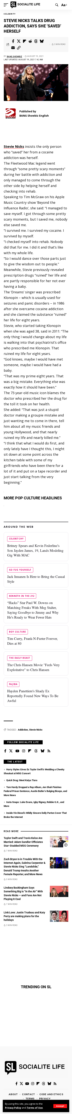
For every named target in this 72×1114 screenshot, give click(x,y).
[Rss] (49, 751)
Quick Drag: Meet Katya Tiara (21, 780)
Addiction (23, 729)
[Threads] (36, 751)
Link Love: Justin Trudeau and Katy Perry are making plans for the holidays (24, 916)
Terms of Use (35, 1107)
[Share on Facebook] (13, 41)
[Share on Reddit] (30, 41)
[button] (60, 1106)
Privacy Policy (13, 1107)
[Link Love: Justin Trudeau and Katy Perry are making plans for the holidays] (59, 916)
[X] (11, 751)
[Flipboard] (30, 751)
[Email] (13, 48)
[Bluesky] (42, 751)
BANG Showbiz (14, 56)
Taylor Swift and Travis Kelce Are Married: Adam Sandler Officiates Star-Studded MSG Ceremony (23, 842)
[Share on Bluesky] (41, 41)
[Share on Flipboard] (24, 41)
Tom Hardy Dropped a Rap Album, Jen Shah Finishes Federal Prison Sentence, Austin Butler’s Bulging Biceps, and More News (35, 791)
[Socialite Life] (26, 5)
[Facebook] (5, 751)
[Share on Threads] (36, 41)
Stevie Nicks (35, 729)
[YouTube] (17, 751)
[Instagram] (24, 751)
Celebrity (10, 14)
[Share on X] (18, 41)
